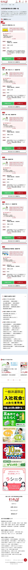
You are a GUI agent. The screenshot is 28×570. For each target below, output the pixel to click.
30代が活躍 (11, 31)
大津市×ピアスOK (14, 329)
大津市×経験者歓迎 (17, 324)
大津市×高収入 (6, 326)
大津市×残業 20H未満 (7, 340)
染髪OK (15, 29)
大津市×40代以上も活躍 (7, 346)
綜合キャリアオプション (4, 4)
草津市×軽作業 (16, 303)
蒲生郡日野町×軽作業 (7, 308)
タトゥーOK (21, 74)
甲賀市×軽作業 (14, 304)
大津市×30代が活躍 (18, 344)
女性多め (17, 120)
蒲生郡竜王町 (3, 526)
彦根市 (6, 523)
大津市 (13, 4)
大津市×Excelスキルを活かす (8, 337)
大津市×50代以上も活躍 (19, 346)
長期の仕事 (15, 28)
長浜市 (9, 523)
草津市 (18, 523)
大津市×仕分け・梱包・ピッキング (9, 317)
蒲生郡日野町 (22, 524)
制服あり (18, 28)
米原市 (17, 524)
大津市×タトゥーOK (7, 331)
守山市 (22, 523)
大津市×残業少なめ (16, 327)
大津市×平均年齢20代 (7, 344)
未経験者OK (11, 28)
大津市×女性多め (14, 342)
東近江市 (13, 524)
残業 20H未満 (22, 29)
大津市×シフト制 (17, 338)
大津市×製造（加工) (7, 315)
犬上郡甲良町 (16, 526)
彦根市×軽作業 (14, 301)
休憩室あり (21, 28)
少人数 (15, 120)
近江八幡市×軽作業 (7, 303)
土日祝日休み (18, 29)
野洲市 (6, 524)
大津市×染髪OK (6, 329)
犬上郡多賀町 (22, 526)
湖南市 (9, 524)
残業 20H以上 (11, 120)
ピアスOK (18, 74)
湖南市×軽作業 (6, 306)
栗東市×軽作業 (6, 304)
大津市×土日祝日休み (7, 338)
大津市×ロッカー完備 (17, 331)
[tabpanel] (10, 370)
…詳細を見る (9, 54)
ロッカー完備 (11, 29)
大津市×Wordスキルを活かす (8, 335)
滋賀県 (10, 4)
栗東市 (25, 523)
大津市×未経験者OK (7, 324)
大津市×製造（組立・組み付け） (9, 313)
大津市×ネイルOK (6, 348)
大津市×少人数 (6, 342)
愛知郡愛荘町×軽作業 (15, 306)
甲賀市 (2, 524)
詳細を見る (8, 58)
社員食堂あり (11, 74)
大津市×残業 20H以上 (18, 340)
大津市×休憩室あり (7, 333)
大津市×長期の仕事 (15, 326)
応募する (20, 58)
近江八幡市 (14, 523)
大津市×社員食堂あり (17, 333)
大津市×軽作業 (6, 301)
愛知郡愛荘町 (10, 526)
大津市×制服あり (6, 327)
